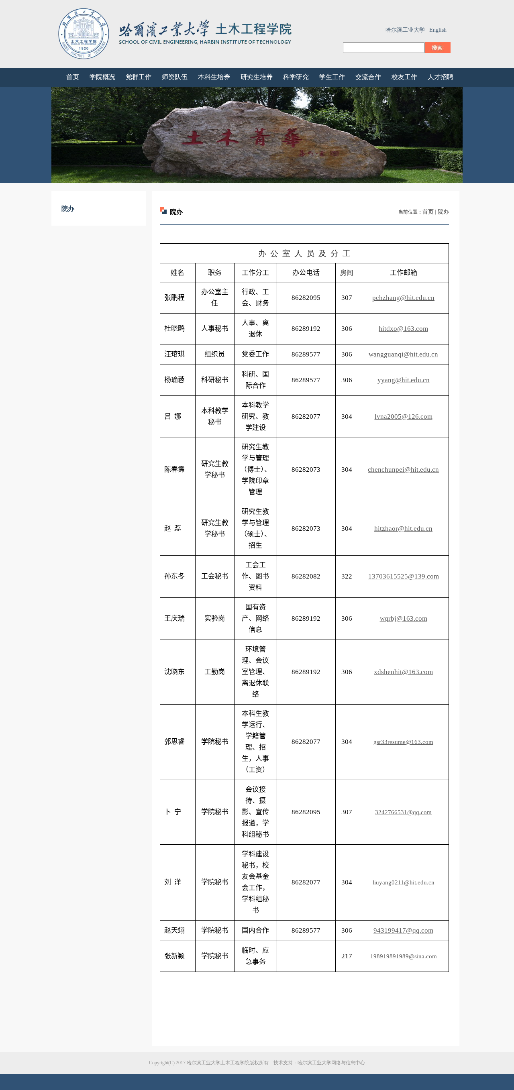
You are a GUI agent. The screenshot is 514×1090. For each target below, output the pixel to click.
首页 (428, 212)
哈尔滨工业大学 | (407, 30)
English (438, 30)
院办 (443, 212)
